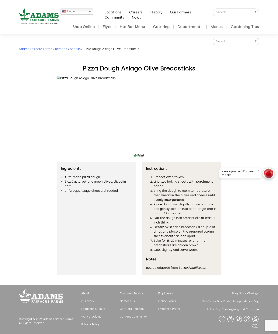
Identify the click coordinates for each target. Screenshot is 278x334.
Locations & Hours (93, 309)
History (156, 12)
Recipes (61, 49)
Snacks (75, 49)
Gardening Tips (245, 26)
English (71, 11)
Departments (190, 26)
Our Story (87, 301)
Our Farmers (180, 12)
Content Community (133, 316)
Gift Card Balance (132, 309)
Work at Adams (91, 316)
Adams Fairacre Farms (35, 49)
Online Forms (167, 301)
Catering (161, 26)
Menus (216, 26)
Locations (113, 12)
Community (114, 17)
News (136, 17)
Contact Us (127, 301)
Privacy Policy (90, 324)
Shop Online (83, 26)
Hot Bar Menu (132, 26)
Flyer (107, 26)
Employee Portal (169, 309)
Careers (136, 12)
